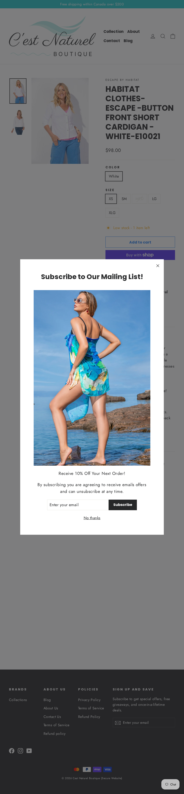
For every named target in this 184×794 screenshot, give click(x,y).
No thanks (92, 518)
